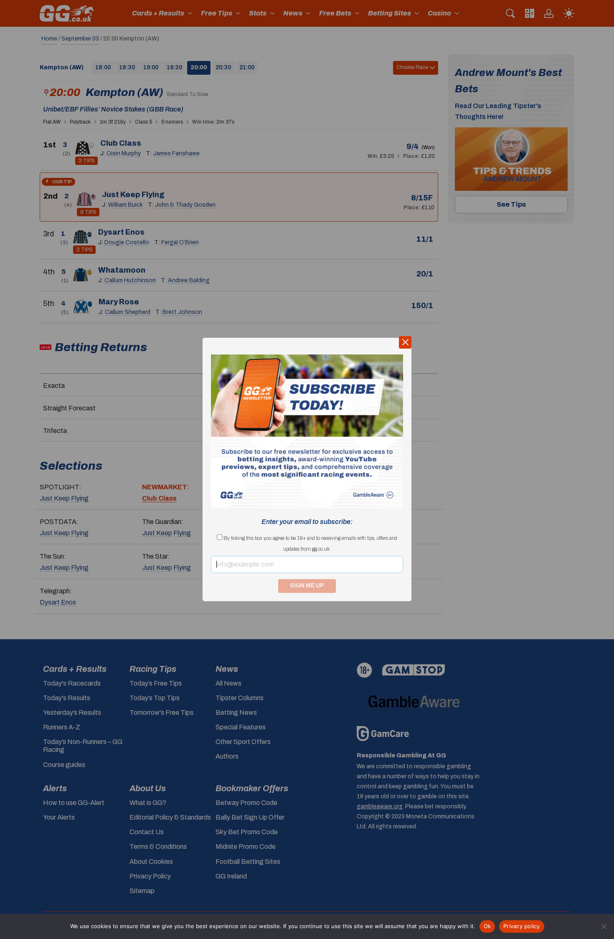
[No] (603, 926)
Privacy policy (521, 926)
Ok (487, 926)
